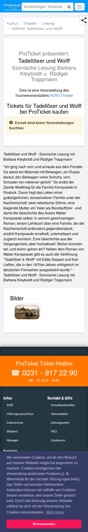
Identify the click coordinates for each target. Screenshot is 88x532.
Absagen (12, 440)
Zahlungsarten (60, 422)
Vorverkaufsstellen (63, 405)
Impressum (58, 440)
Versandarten (59, 414)
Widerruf (12, 431)
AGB (10, 405)
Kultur (12, 23)
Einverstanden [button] (44, 524)
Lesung (48, 23)
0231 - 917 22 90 (48, 372)
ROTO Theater (61, 95)
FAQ (54, 431)
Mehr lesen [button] (55, 512)
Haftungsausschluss (20, 414)
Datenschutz (15, 422)
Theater (30, 23)
